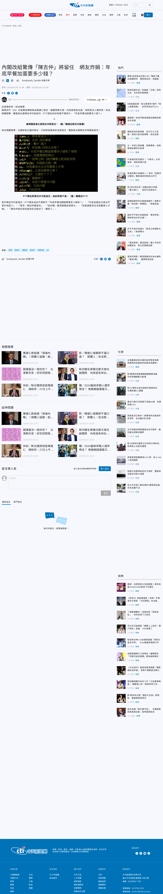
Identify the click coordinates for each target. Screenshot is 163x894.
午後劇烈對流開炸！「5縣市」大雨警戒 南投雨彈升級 (121, 162)
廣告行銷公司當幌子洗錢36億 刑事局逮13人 (121, 404)
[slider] (38, 99)
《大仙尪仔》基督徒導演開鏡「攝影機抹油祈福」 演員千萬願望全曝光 (121, 670)
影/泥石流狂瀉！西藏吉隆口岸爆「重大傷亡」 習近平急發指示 (121, 190)
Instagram (140, 853)
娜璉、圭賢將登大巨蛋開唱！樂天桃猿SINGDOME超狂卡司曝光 (121, 587)
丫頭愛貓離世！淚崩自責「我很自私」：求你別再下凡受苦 (121, 615)
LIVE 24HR (18, 15)
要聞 (75, 15)
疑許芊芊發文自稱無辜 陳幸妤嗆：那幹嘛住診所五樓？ (121, 218)
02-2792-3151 (138, 888)
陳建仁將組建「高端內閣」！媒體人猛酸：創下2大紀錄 (11, 357)
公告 (100, 875)
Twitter (133, 853)
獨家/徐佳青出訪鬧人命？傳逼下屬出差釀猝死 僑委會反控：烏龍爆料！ (121, 79)
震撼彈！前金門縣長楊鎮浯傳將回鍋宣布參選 (121, 120)
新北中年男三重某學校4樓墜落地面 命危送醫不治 (121, 488)
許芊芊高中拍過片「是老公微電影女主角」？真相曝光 (121, 231)
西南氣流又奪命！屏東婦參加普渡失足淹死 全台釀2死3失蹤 (121, 418)
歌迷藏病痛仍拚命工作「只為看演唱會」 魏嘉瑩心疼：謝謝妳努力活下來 (121, 684)
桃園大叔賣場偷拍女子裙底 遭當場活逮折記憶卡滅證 (121, 474)
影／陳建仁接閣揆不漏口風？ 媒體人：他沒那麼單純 (67, 357)
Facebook (137, 853)
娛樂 (89, 15)
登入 (148, 15)
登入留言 (105, 469)
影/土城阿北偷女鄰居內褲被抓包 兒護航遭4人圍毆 (121, 391)
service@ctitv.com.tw (141, 892)
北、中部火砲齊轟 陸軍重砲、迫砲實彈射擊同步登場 (121, 148)
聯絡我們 (102, 881)
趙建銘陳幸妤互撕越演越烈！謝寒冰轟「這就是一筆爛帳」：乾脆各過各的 (121, 204)
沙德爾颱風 (35, 15)
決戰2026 (50, 15)
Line (144, 853)
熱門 (68, 15)
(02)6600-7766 (134, 881)
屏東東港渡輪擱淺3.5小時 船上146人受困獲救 (121, 460)
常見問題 (102, 878)
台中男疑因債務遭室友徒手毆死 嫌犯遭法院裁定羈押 (121, 432)
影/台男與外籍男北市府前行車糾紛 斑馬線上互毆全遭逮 (121, 446)
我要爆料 (102, 885)
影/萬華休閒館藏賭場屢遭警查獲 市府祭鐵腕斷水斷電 (121, 377)
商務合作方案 (79, 891)
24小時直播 (54, 875)
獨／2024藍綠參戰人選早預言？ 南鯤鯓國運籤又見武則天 (67, 390)
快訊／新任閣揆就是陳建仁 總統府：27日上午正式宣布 (11, 390)
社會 (82, 15)
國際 (111, 15)
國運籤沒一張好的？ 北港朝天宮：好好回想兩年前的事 (11, 373)
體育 (97, 15)
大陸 (119, 15)
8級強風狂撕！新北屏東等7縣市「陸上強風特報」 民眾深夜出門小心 (121, 107)
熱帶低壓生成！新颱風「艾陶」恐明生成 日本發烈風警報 (121, 93)
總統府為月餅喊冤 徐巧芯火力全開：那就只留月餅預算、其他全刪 (121, 134)
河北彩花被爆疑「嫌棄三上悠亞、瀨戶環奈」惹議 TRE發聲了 (121, 629)
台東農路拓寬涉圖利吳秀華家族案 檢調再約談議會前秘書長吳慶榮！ (121, 363)
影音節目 (53, 878)
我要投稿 (102, 888)
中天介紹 (77, 875)
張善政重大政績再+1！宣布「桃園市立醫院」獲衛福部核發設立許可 (121, 176)
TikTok (148, 853)
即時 (60, 15)
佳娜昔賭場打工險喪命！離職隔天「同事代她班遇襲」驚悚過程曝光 (121, 656)
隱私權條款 (78, 885)
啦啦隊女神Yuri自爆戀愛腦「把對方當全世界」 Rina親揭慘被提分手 (121, 642)
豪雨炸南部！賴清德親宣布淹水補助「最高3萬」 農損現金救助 (121, 259)
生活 (104, 15)
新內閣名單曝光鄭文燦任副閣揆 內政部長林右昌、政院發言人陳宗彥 (67, 373)
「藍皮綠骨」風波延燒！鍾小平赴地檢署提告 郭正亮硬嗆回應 (121, 245)
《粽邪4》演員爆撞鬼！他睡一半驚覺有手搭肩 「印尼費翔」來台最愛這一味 (121, 601)
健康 (31, 888)
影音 (126, 15)
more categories (142, 15)
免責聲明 (77, 888)
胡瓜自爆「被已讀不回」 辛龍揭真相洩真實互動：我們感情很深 (121, 712)
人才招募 (77, 878)
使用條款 (77, 881)
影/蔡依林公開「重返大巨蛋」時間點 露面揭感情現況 (121, 698)
